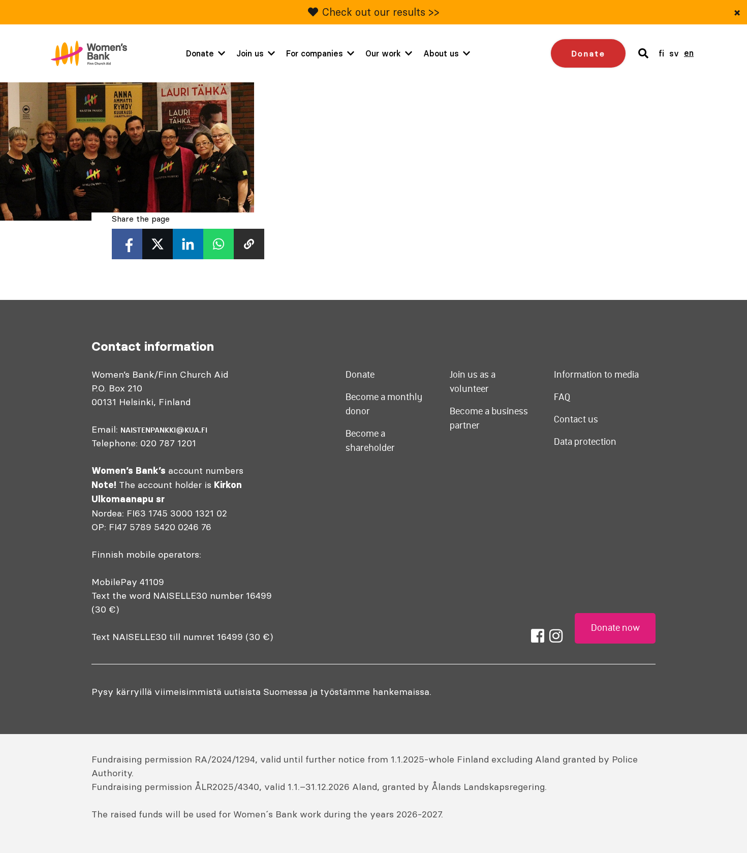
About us (441, 53)
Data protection (585, 441)
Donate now (615, 627)
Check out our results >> (381, 12)
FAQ (562, 397)
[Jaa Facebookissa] (127, 244)
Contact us (576, 419)
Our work (383, 53)
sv (674, 53)
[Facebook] (537, 636)
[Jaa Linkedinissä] (188, 244)
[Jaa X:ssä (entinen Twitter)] (157, 244)
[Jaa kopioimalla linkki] (249, 244)
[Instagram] (556, 636)
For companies (314, 53)
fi (661, 53)
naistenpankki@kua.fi (163, 430)
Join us (250, 53)
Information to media (596, 374)
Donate (200, 53)
